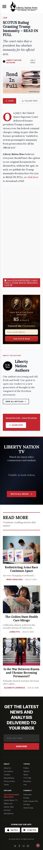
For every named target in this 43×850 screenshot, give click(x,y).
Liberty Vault (8, 807)
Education (27, 781)
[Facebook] (19, 846)
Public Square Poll (30, 801)
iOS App (26, 804)
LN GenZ (7, 810)
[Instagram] (28, 846)
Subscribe (21, 746)
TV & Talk (27, 778)
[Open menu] (4, 6)
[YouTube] (23, 846)
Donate (26, 798)
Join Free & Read (21, 338)
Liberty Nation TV (11, 800)
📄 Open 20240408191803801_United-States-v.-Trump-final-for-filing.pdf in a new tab (21, 282)
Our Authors (8, 771)
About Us (7, 768)
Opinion (26, 771)
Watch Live (8, 804)
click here (32, 177)
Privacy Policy (9, 781)
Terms (6, 785)
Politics (26, 768)
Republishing (9, 778)
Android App (28, 808)
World (25, 775)
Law (25, 785)
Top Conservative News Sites (11, 796)
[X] (15, 846)
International (8, 813)
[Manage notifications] (38, 845)
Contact (7, 775)
